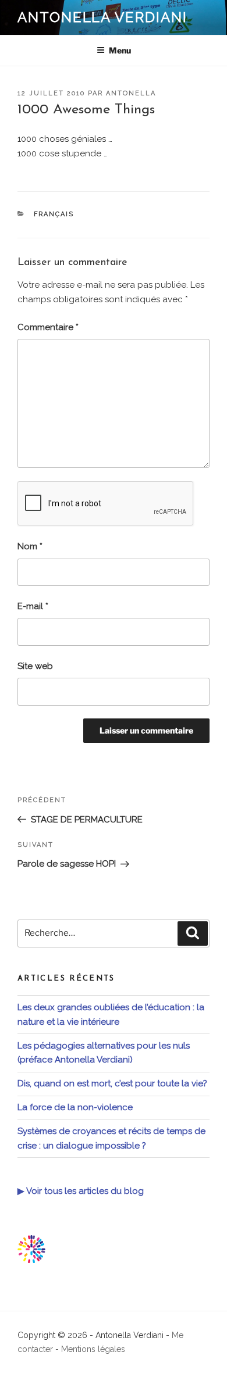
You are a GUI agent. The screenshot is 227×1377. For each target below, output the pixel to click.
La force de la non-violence (75, 1107)
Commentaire (48, 327)
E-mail (32, 606)
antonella (131, 93)
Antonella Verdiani (102, 17)
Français (54, 214)
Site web (35, 666)
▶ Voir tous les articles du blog (80, 1191)
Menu (120, 50)
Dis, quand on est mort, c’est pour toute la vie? (112, 1083)
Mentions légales (93, 1349)
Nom (29, 546)
